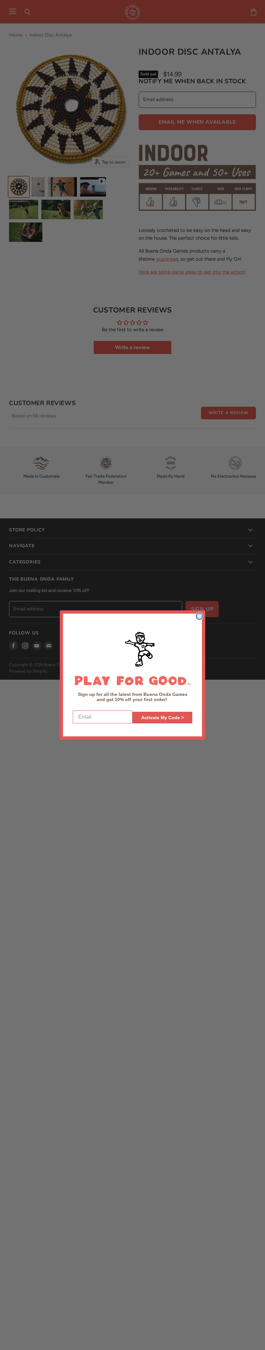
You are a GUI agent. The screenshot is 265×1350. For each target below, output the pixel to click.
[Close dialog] (199, 616)
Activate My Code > (162, 717)
